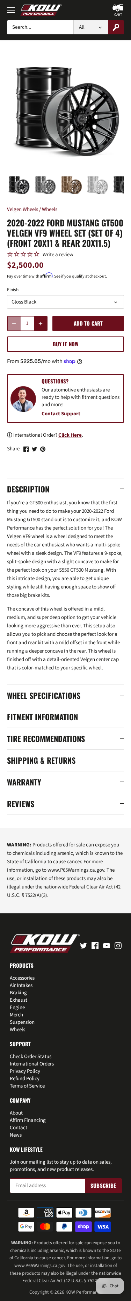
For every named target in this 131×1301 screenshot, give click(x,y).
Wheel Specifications (43, 695)
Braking (18, 992)
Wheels (49, 209)
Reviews (20, 803)
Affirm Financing (28, 1120)
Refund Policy (24, 1078)
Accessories (22, 978)
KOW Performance (83, 1292)
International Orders (32, 1064)
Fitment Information (42, 716)
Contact (18, 1127)
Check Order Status (30, 1056)
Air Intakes (21, 985)
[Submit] (116, 27)
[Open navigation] (11, 10)
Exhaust (18, 1000)
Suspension (22, 1022)
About (16, 1113)
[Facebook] (95, 945)
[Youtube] (106, 945)
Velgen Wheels (22, 209)
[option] (18, 185)
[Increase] (40, 323)
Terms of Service (27, 1086)
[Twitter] (83, 945)
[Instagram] (118, 945)
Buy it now (66, 344)
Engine (17, 1007)
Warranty (24, 782)
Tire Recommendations (46, 738)
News (16, 1135)
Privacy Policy (25, 1071)
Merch (16, 1015)
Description (28, 489)
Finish (13, 290)
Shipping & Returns (41, 760)
